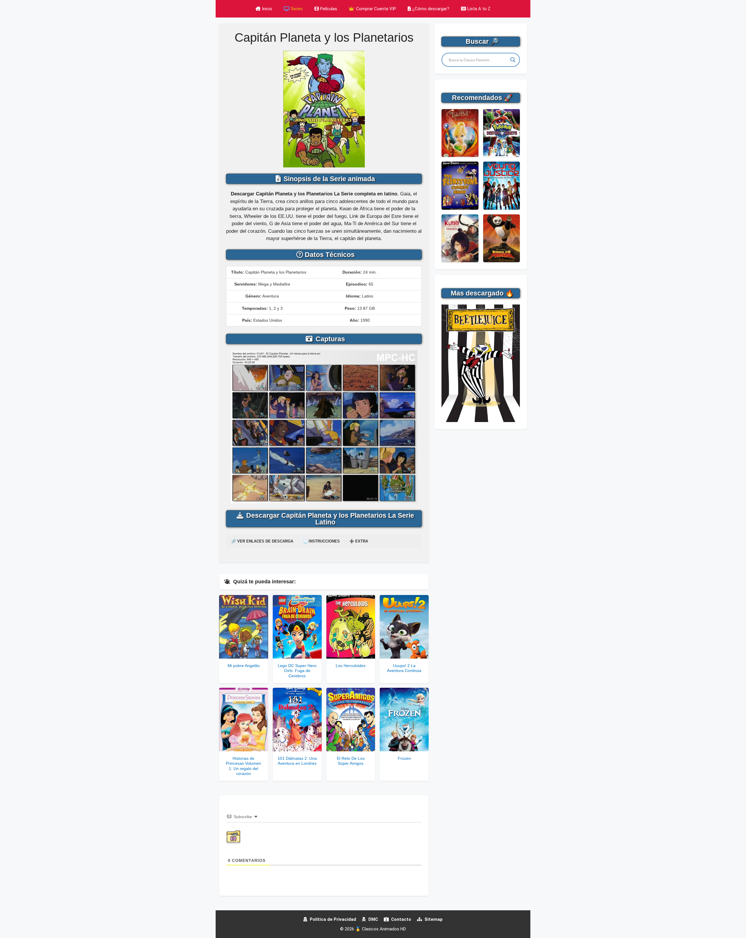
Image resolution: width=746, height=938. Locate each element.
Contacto (400, 919)
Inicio (267, 8)
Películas (328, 8)
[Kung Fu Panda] (501, 238)
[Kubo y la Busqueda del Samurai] (459, 238)
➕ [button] (358, 541)
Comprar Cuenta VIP (375, 8)
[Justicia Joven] (501, 185)
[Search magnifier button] (513, 60)
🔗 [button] (262, 541)
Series (297, 8)
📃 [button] (321, 541)
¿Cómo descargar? (430, 8)
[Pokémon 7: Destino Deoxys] (501, 133)
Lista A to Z (478, 8)
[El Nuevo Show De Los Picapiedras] (459, 185)
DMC (372, 919)
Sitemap (433, 919)
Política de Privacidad (332, 919)
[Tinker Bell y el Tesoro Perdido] (459, 133)
